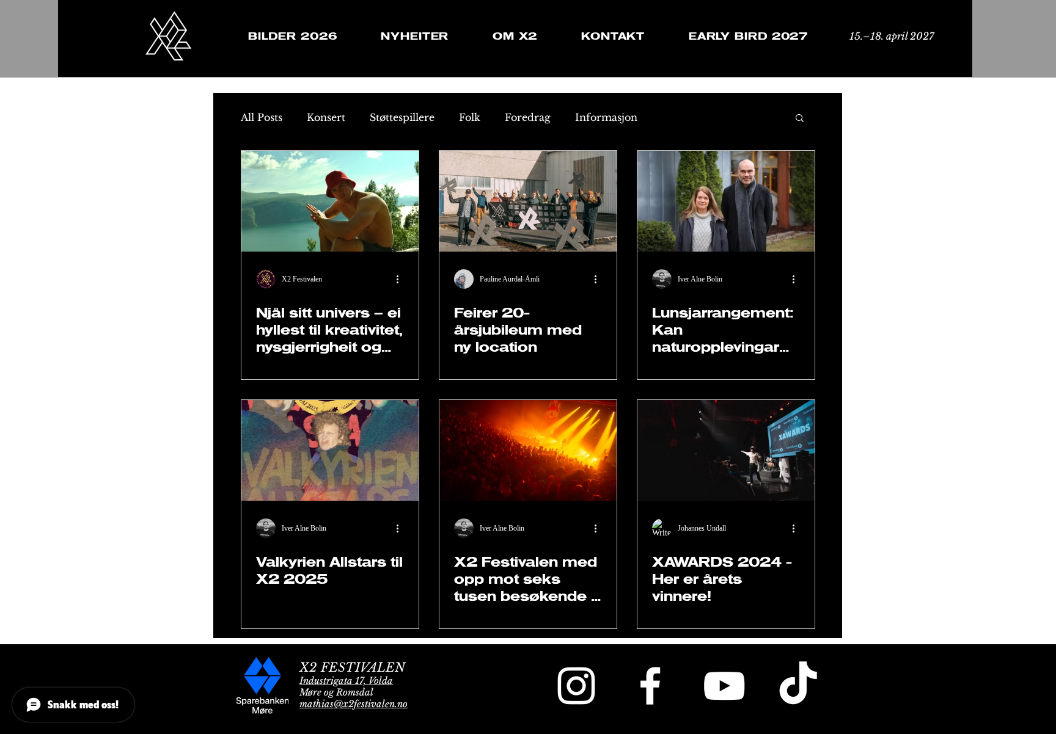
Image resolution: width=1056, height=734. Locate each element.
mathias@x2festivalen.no (353, 704)
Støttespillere (402, 117)
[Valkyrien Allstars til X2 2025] (330, 450)
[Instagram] (576, 686)
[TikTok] (798, 686)
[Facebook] (650, 686)
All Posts (261, 117)
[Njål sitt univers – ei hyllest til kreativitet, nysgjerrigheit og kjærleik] (330, 201)
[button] (799, 118)
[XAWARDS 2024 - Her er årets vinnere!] (726, 450)
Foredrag (528, 117)
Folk (469, 117)
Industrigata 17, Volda (346, 680)
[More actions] (402, 279)
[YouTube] (724, 686)
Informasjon (606, 117)
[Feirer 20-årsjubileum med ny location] (528, 201)
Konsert (326, 117)
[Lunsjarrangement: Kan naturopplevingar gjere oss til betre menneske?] (726, 201)
